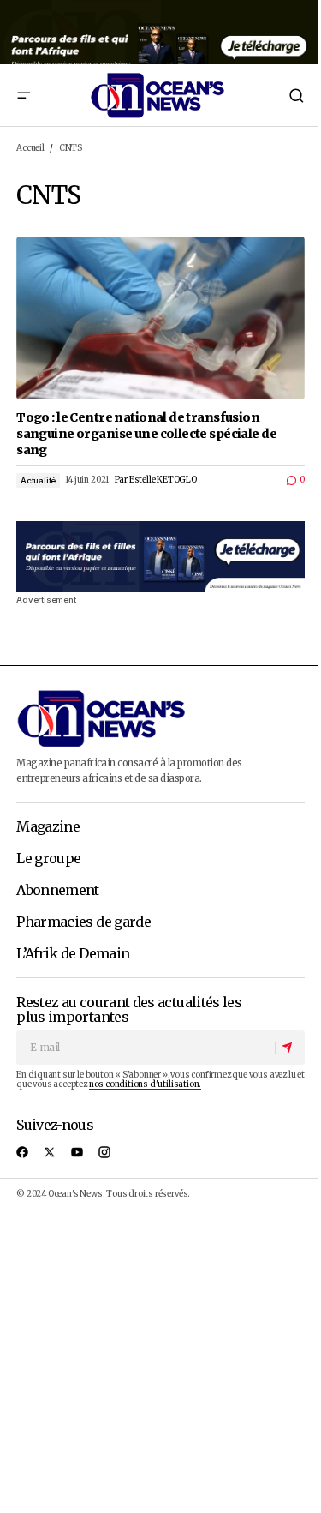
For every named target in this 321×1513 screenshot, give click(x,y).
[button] (23, 95)
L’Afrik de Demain (72, 954)
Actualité (38, 480)
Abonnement (57, 890)
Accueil (30, 148)
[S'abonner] (289, 1047)
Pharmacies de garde (83, 922)
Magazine (48, 827)
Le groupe (48, 859)
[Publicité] (160, 32)
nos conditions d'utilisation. (145, 1084)
